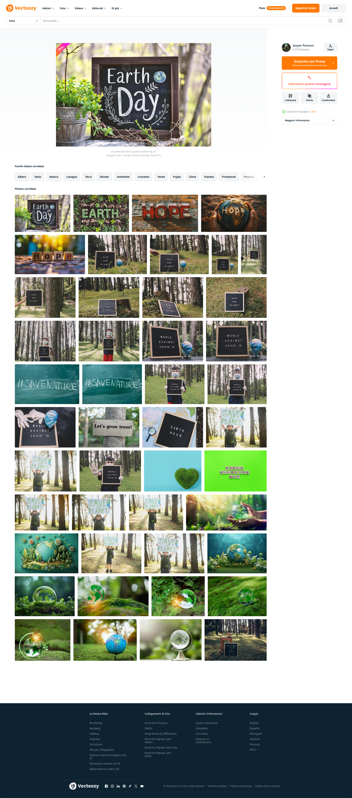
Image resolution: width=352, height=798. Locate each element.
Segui (330, 49)
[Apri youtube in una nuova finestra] (141, 786)
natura (53, 176)
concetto (143, 176)
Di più (115, 8)
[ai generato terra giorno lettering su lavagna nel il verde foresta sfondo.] (42, 213)
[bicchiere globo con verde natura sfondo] (171, 640)
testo (37, 176)
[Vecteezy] (21, 8)
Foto (63, 8)
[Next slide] (261, 176)
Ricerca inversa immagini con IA (108, 756)
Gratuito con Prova (310, 63)
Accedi (333, 8)
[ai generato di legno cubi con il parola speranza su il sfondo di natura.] (50, 254)
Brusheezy (96, 723)
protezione (229, 176)
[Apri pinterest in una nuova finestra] (124, 786)
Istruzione (96, 744)
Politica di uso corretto (267, 786)
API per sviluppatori (102, 749)
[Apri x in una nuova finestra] (136, 786)
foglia (177, 176)
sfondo (104, 176)
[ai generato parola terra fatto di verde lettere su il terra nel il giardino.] (101, 213)
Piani (262, 8)
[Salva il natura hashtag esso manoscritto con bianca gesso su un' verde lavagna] (47, 384)
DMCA (148, 728)
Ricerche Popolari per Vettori (158, 740)
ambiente (123, 176)
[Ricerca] (330, 20)
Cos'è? (313, 111)
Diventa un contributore (203, 740)
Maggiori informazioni (297, 120)
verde (161, 176)
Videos (79, 8)
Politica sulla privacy (241, 786)
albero (22, 176)
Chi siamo (202, 733)
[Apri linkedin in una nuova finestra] (118, 786)
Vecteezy (95, 728)
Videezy (94, 733)
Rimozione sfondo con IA (105, 763)
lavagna (71, 176)
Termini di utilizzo (217, 786)
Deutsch (255, 739)
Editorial (97, 8)
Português (256, 733)
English (254, 723)
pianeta (209, 176)
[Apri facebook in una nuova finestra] (106, 786)
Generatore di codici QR (104, 769)
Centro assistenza (207, 723)
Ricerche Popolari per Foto (161, 747)
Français (255, 744)
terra (88, 176)
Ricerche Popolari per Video (158, 754)
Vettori (46, 8)
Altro (253, 749)
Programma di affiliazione (161, 733)
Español (254, 728)
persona (249, 176)
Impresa (95, 739)
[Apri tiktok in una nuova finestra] (130, 786)
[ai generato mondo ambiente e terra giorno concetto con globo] (237, 553)
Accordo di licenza (156, 723)
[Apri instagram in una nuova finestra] (112, 786)
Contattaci (202, 728)
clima (192, 176)
